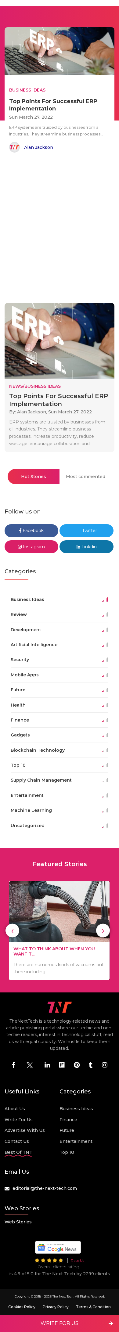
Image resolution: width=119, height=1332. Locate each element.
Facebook (32, 530)
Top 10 (67, 1152)
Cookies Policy (21, 1307)
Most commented (85, 476)
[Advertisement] (59, 228)
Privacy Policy (56, 1307)
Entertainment (76, 1141)
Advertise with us (25, 1130)
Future (67, 1130)
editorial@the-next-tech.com (45, 1188)
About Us (15, 1108)
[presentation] (12, 931)
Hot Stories (33, 476)
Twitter (89, 530)
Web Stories (18, 1222)
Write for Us (19, 1119)
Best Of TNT (18, 1152)
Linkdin (88, 546)
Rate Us (77, 1260)
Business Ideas (76, 1108)
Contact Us (17, 1141)
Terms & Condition (93, 1307)
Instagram (33, 546)
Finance (68, 1119)
